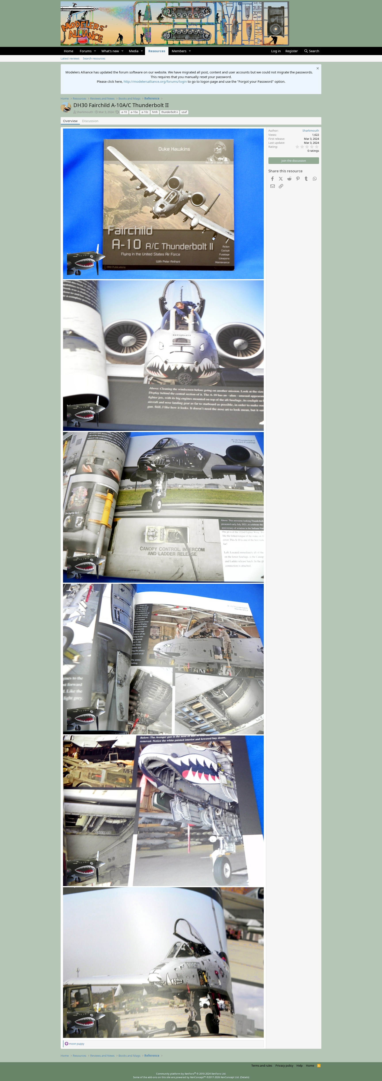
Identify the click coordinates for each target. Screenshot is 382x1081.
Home (68, 51)
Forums (86, 51)
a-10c (144, 112)
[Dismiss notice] (317, 69)
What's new (110, 51)
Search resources (94, 58)
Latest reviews (70, 58)
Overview (70, 121)
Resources (156, 51)
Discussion (90, 121)
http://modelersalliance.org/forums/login (155, 81)
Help (299, 1066)
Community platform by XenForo (191, 1073)
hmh (155, 112)
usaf (184, 112)
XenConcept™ (198, 1077)
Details (244, 1077)
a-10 (124, 112)
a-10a (134, 112)
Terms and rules (261, 1066)
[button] (95, 51)
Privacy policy (284, 1066)
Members (179, 51)
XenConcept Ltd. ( (231, 1077)
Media (133, 51)
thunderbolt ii (169, 112)
